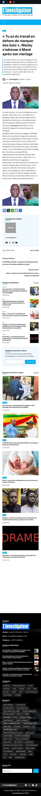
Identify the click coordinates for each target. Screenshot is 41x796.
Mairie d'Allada (7, 739)
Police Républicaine (31, 745)
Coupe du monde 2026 (30, 723)
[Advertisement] (20, 589)
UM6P (30, 754)
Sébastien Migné (20, 751)
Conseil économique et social (12, 723)
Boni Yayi (19, 714)
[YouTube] (10, 2)
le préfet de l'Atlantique (22, 736)
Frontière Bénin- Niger (9, 729)
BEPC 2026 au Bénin (8, 714)
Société (4, 287)
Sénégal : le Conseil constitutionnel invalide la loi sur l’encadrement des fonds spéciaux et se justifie (14, 326)
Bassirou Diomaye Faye (29, 711)
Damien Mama (7, 726)
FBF (33, 726)
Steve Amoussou (8, 751)
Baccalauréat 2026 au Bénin (11, 711)
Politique (6, 692)
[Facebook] (3, 2)
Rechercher (30, 362)
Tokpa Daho (13, 754)
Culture (30, 685)
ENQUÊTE (21, 689)
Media (35, 689)
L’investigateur (14, 79)
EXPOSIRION (17, 726)
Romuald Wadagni (17, 748)
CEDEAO (15, 717)
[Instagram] (13, 242)
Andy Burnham (20, 705)
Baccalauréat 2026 (22, 708)
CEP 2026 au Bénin (25, 717)
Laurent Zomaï (7, 736)
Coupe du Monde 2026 (19, 685)
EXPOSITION (10, 250)
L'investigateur (9, 785)
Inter (4, 30)
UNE (4, 757)
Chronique (6, 685)
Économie (17, 695)
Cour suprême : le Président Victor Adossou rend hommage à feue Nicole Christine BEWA (14, 290)
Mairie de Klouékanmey (22, 739)
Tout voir (36, 283)
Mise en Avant (7, 742)
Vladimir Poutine (20, 757)
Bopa (26, 714)
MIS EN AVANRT (18, 742)
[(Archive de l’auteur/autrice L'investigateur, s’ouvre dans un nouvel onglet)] (3, 80)
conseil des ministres (22, 720)
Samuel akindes (30, 748)
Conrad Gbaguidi (8, 720)
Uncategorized (7, 695)
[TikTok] (14, 2)
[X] (7, 2)
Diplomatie (6, 689)
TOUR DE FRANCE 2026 (31, 692)
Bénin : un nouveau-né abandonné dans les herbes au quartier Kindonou (15, 314)
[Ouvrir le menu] (3, 22)
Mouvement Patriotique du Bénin (13, 745)
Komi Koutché (30, 732)
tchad (5, 754)
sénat (30, 751)
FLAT (27, 793)
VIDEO (10, 757)
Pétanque (6, 748)
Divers (4, 311)
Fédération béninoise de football (13, 732)
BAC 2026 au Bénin (8, 708)
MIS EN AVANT (29, 742)
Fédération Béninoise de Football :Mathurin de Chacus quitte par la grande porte (13, 303)
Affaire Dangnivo (8, 705)
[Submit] (36, 771)
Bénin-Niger (6, 717)
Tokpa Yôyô (23, 754)
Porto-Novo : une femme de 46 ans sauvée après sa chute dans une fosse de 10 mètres (15, 338)
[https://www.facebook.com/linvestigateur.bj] (26, 785)
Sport (3, 299)
